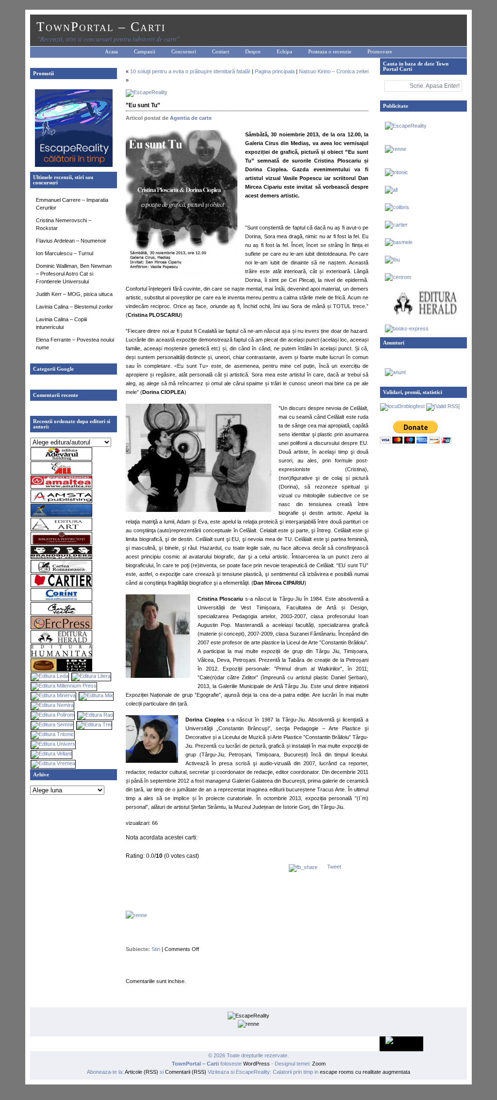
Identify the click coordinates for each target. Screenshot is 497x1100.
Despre (253, 51)
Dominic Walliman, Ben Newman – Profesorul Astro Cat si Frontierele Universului (74, 273)
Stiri (155, 949)
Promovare (379, 51)
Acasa (111, 51)
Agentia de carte (191, 118)
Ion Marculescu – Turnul (64, 253)
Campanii (144, 51)
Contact (220, 51)
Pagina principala (275, 71)
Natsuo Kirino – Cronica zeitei (333, 71)
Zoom (319, 1064)
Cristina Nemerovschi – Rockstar (63, 224)
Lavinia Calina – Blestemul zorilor (74, 307)
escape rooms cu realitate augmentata (364, 1072)
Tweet (334, 867)
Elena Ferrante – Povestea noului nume (75, 343)
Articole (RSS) (141, 1072)
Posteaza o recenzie (329, 51)
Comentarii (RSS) (185, 1072)
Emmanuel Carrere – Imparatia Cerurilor (72, 204)
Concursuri (183, 51)
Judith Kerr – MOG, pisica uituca (74, 294)
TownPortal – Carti (101, 26)
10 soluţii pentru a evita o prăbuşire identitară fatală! (190, 71)
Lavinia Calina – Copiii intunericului (61, 323)
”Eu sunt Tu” (143, 105)
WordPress (256, 1064)
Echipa (284, 51)
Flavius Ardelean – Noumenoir (71, 241)
